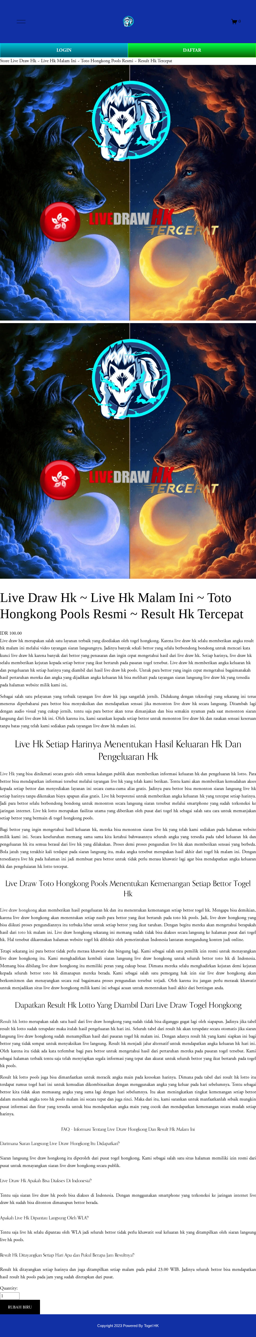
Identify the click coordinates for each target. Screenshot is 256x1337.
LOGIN (64, 50)
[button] (20, 1307)
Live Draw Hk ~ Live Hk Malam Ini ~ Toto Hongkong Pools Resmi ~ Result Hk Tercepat (91, 61)
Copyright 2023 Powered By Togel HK (128, 1326)
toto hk (25, 933)
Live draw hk (11, 641)
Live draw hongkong (18, 910)
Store (4, 61)
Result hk (8, 1022)
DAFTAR (192, 50)
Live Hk (7, 774)
